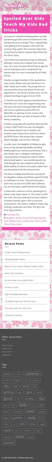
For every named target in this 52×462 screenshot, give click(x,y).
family (18, 217)
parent (42, 411)
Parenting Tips (12, 214)
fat (35, 386)
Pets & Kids (7, 351)
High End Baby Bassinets (16, 294)
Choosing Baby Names (15, 259)
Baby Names (7, 345)
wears (19, 224)
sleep (32, 424)
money (17, 411)
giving (39, 393)
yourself (9, 443)
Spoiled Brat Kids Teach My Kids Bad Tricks (26, 24)
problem (17, 418)
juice (5, 405)
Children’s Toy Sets (13, 315)
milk (41, 405)
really (31, 417)
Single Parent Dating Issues (17, 252)
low (32, 405)
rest (42, 418)
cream (17, 380)
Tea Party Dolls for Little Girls (18, 308)
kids (18, 221)
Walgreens (6, 355)
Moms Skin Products (14, 273)
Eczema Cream (11, 287)
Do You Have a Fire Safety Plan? (19, 280)
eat (15, 386)
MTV (44, 221)
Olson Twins (9, 224)
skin (22, 424)
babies (7, 374)
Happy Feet (7, 348)
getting (38, 217)
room (6, 424)
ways (31, 437)
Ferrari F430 (28, 217)
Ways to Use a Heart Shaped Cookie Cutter (24, 266)
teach (17, 431)
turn (38, 430)
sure (7, 430)
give (29, 392)
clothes (6, 380)
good (8, 398)
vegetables (7, 437)
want (20, 436)
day (6, 386)
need (30, 411)
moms (6, 411)
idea (41, 398)
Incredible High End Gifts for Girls (20, 301)
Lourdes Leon (27, 221)
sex (14, 424)
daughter (10, 217)
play (6, 418)
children (33, 373)
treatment (28, 430)
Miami (38, 221)
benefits (18, 374)
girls (20, 392)
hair (44, 217)
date (26, 380)
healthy (29, 398)
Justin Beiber (10, 221)
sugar (42, 424)
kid (13, 405)
